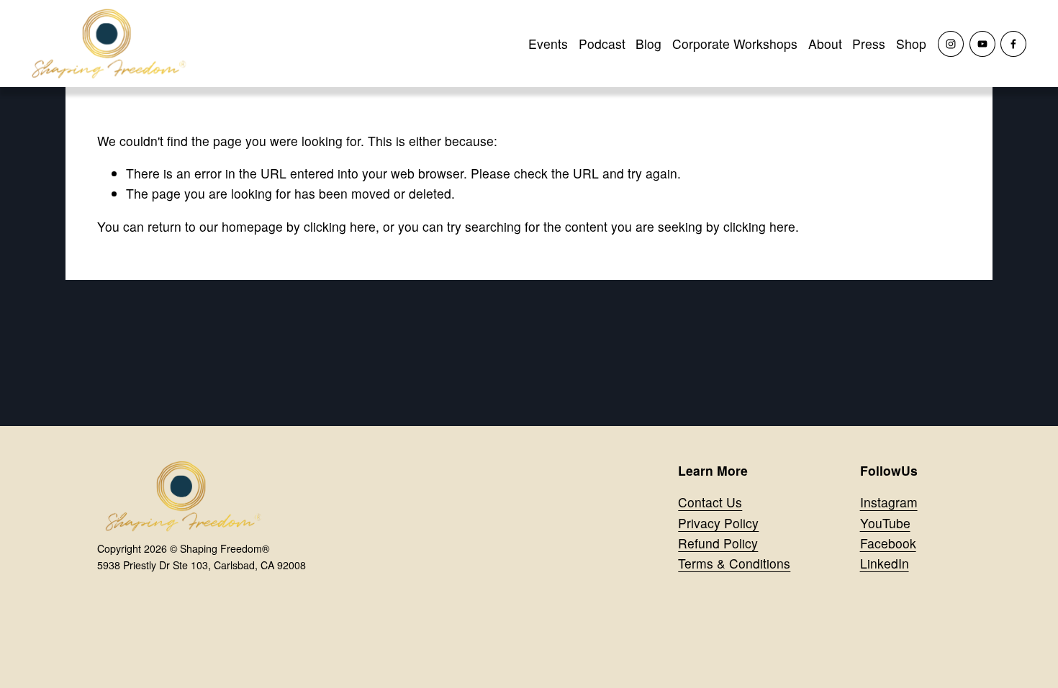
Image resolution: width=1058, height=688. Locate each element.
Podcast (602, 44)
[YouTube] (982, 44)
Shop (911, 44)
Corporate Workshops (734, 44)
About (825, 44)
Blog (648, 44)
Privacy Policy (718, 523)
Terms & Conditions (734, 563)
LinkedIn (884, 563)
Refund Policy (718, 543)
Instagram (889, 502)
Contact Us (710, 502)
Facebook (888, 543)
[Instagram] (951, 44)
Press (868, 44)
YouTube (885, 523)
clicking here (340, 226)
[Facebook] (1013, 44)
